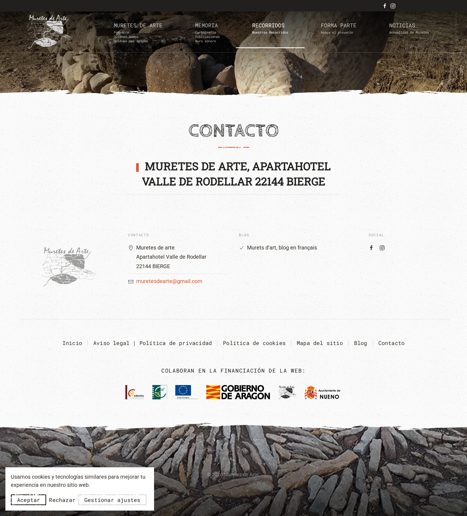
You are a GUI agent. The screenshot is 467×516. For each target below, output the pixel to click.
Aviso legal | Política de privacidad (152, 342)
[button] (138, 32)
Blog (360, 342)
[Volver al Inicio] (50, 31)
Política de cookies (254, 342)
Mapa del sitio (320, 342)
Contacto (391, 342)
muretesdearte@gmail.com (169, 281)
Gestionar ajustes (112, 499)
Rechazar (62, 499)
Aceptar (28, 499)
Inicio (72, 342)
